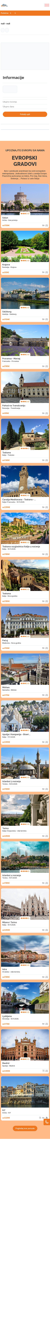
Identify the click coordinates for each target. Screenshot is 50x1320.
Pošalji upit (25, 114)
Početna (4, 13)
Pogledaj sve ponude (25, 1128)
